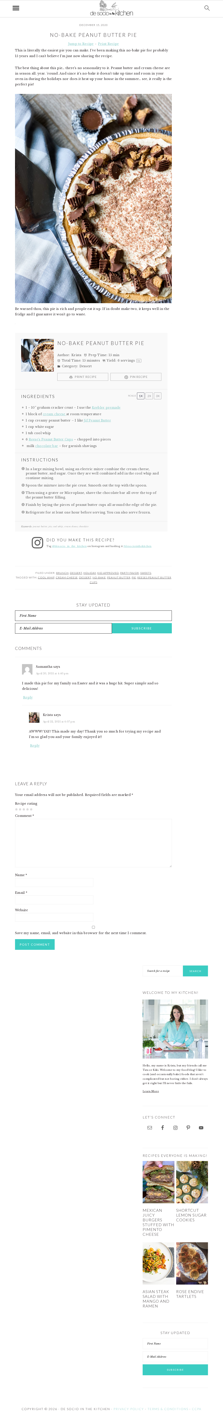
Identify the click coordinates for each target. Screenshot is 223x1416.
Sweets (145, 573)
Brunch (62, 573)
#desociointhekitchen (137, 546)
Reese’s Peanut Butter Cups (51, 439)
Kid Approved (108, 573)
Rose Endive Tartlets (190, 1294)
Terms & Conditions (167, 1409)
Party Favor (129, 573)
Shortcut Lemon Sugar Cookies (191, 1215)
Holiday (89, 573)
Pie (134, 577)
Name (21, 875)
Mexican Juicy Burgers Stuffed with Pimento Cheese (158, 1222)
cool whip (46, 577)
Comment (24, 816)
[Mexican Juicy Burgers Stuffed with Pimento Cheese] (158, 1182)
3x (158, 396)
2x (149, 396)
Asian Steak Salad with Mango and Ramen (156, 1298)
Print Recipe (108, 44)
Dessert (76, 573)
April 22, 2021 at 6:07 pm (59, 721)
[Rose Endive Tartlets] (192, 1263)
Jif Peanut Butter (97, 420)
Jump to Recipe (81, 44)
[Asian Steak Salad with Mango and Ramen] (158, 1263)
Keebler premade (106, 408)
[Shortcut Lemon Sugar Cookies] (192, 1182)
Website (21, 910)
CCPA (196, 1409)
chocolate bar (46, 446)
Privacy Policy (128, 1409)
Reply (28, 697)
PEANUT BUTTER (118, 577)
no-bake (99, 577)
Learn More (151, 1091)
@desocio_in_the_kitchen (69, 546)
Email (21, 893)
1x (141, 396)
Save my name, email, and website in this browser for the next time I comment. (81, 933)
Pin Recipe (138, 377)
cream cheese (54, 414)
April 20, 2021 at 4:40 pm (52, 673)
